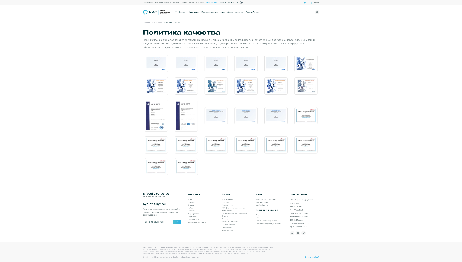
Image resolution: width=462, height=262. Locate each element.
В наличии (194, 12)
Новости (191, 211)
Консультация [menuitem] (212, 2)
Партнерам (192, 217)
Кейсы (190, 208)
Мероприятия (193, 214)
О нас (190, 199)
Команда (191, 202)
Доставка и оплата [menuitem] (163, 2)
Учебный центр (262, 205)
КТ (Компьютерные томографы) (234, 213)
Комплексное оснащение (213, 12)
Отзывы (191, 205)
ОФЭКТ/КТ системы (230, 222)
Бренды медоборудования (266, 221)
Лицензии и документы (197, 222)
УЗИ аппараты (227, 199)
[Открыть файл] (156, 63)
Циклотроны (227, 227)
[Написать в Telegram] (241, 2)
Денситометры (228, 230)
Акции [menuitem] (191, 2)
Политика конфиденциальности (268, 224)
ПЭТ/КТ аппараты (229, 225)
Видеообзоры (252, 12)
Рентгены (225, 202)
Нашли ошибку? (312, 257)
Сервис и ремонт (235, 12)
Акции (258, 215)
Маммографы (227, 205)
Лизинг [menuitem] (176, 2)
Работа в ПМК (193, 219)
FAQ (257, 218)
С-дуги (225, 216)
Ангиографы (227, 219)
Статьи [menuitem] (184, 2)
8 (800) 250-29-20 (229, 2)
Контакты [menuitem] (200, 2)
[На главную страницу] (156, 12)
